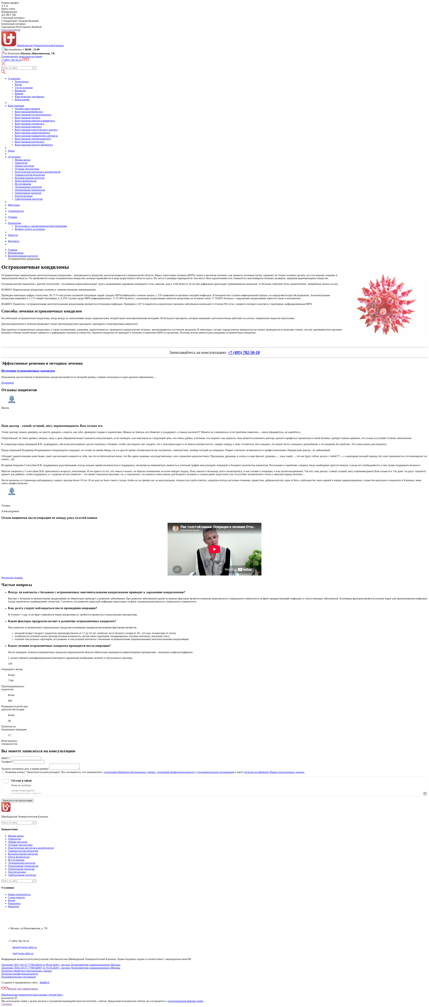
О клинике (14, 78)
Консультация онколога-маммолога (35, 120)
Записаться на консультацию (17, 800)
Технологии (21, 81)
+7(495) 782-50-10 (11, 60)
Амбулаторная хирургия (28, 199)
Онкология (21, 162)
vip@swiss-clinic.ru (22, 953)
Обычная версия (10, 29)
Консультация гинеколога (29, 123)
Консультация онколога (28, 126)
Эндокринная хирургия (28, 186)
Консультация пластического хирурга (36, 129)
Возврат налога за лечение (30, 229)
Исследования (23, 183)
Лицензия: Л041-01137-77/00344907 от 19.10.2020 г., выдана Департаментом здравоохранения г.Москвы (60, 967)
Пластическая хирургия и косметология (37, 171)
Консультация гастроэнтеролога (33, 114)
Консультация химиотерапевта (32, 132)
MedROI (44, 982)
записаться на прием (30, 56)
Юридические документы (29, 96)
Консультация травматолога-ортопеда (36, 135)
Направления (15, 252)
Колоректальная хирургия (29, 177)
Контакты (13, 241)
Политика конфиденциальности (19, 973)
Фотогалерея (22, 99)
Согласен (6, 1004)
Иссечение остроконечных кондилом (28, 370)
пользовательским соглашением (216, 772)
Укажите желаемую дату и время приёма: (25, 768)
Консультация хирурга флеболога (34, 144)
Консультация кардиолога (29, 141)
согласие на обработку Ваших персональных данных (274, 772)
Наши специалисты (19, 894)
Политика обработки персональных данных (26, 970)
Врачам (19, 93)
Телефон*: (7, 761)
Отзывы (12, 217)
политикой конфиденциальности (176, 772)
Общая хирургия (24, 165)
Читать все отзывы (12, 577)
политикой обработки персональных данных (130, 772)
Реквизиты (14, 903)
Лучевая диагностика (27, 168)
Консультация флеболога (29, 111)
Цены (11, 150)
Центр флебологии (25, 180)
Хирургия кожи (24, 196)
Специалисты (16, 211)
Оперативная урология (28, 192)
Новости (13, 235)
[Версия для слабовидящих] (25, 60)
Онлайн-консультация (27, 108)
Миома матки (22, 159)
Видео (18, 84)
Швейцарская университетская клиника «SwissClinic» (32, 994)
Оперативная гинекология (30, 189)
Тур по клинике (24, 87)
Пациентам (14, 223)
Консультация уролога (27, 117)
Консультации (16, 105)
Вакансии (20, 90)
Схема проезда (16, 897)
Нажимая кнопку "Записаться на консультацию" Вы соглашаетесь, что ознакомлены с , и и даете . (155, 772)
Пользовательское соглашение (18, 976)
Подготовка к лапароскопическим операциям (41, 226)
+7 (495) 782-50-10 (244, 352)
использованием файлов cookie (185, 1001)
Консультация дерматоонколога (33, 138)
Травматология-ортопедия (30, 174)
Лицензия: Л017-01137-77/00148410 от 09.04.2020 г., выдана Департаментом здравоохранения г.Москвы (60, 964)
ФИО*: (5, 758)
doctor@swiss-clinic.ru (24, 947)
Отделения (14, 156)
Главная (12, 249)
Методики (14, 205)
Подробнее (7, 382)
